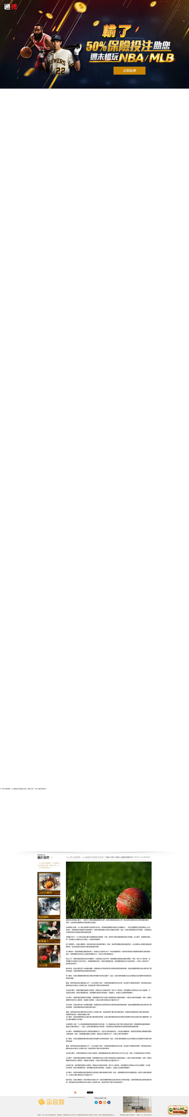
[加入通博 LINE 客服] (177, 1110)
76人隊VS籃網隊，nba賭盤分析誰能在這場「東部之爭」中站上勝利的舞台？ (49, 865)
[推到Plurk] (75, 1092)
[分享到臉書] (96, 1102)
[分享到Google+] (104, 1102)
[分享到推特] (100, 1102)
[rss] (109, 1102)
